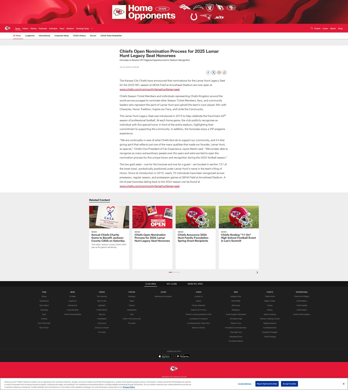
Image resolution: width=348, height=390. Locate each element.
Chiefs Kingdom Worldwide (236, 314)
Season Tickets (269, 301)
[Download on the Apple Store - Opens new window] (164, 356)
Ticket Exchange (270, 337)
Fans (131, 314)
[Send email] (219, 74)
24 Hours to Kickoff (102, 328)
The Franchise (102, 296)
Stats (44, 314)
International (72, 305)
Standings (44, 310)
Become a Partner (198, 328)
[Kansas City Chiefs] (174, 369)
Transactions (44, 301)
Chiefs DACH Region (301, 296)
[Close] (344, 384)
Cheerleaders (102, 319)
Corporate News (72, 310)
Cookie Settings (244, 384)
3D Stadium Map (236, 319)
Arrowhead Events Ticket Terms (198, 323)
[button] (170, 272)
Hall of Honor (44, 328)
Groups (270, 305)
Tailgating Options (269, 323)
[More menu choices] (92, 28)
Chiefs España (301, 305)
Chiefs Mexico (301, 301)
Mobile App (236, 305)
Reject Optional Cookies (267, 384)
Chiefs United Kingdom (301, 314)
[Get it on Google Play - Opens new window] (183, 357)
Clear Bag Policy (236, 332)
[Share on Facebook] (208, 74)
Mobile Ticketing (270, 314)
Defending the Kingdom (163, 296)
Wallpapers (236, 310)
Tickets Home (270, 296)
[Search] (312, 28)
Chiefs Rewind (102, 310)
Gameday (131, 296)
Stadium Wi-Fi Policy (198, 310)
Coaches (44, 319)
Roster (44, 296)
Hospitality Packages (269, 332)
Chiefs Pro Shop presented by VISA (199, 314)
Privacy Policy (129, 387)
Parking (270, 310)
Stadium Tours (235, 323)
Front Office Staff (44, 323)
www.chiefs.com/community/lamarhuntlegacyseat (149, 89)
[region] (174, 384)
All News (72, 296)
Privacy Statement (198, 305)
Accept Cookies (289, 384)
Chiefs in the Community (131, 319)
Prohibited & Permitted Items (235, 328)
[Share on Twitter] (214, 74)
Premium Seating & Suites (269, 319)
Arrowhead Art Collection (198, 319)
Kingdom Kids (236, 296)
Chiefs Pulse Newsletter (72, 314)
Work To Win (101, 301)
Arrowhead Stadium (236, 341)
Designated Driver (235, 337)
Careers (198, 301)
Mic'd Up (102, 314)
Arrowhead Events (269, 328)
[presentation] (258, 272)
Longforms (73, 301)
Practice (132, 305)
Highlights (102, 305)
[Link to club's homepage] (7, 28)
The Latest (102, 332)
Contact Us (199, 296)
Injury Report (44, 305)
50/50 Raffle (235, 301)
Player (132, 301)
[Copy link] (224, 72)
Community (101, 323)
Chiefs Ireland (302, 310)
